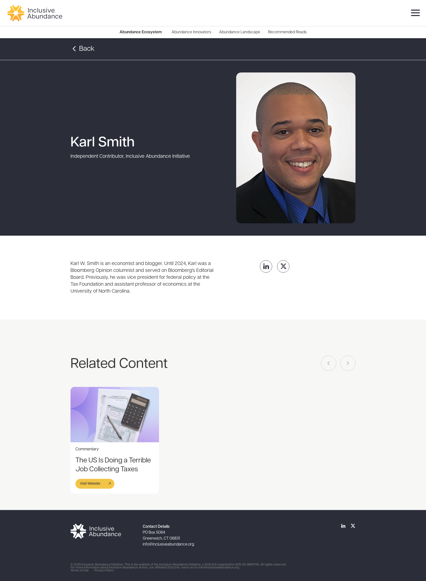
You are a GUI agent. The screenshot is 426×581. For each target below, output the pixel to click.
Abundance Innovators (191, 32)
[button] (94, 484)
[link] (266, 266)
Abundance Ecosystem (141, 32)
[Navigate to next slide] (347, 363)
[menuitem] (191, 32)
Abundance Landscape (239, 32)
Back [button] (86, 49)
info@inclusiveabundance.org (168, 544)
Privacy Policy (104, 570)
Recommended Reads (287, 32)
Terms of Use (80, 570)
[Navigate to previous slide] (328, 363)
